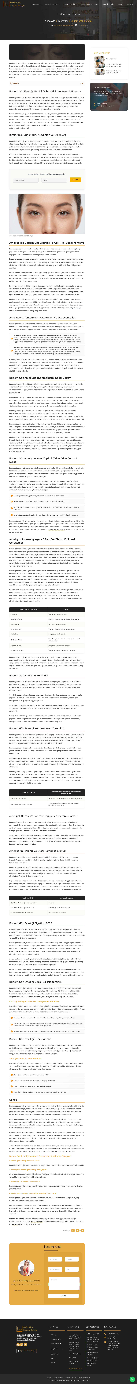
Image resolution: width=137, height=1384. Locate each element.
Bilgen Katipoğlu (37, 1221)
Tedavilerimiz (54, 1354)
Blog (52, 1358)
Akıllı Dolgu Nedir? (93, 1334)
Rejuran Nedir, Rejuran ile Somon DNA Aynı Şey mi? (93, 1339)
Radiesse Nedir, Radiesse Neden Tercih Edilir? (92, 1347)
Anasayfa (50, 21)
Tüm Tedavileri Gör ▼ (75, 1369)
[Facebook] (18, 1344)
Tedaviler (63, 21)
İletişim (53, 1362)
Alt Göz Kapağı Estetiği (56, 529)
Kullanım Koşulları (70, 1377)
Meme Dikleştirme (74, 1354)
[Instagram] (21, 1344)
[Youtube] (25, 1344)
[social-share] (73, 1230)
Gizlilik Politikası (58, 1377)
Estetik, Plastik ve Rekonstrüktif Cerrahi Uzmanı (26, 1285)
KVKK (49, 1377)
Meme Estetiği (55, 1343)
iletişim (15, 1224)
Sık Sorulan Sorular (84, 1377)
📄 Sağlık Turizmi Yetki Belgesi (26, 1351)
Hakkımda (54, 1335)
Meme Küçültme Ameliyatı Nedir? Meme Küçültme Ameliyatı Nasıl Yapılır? (74, 1346)
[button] (132, 1379)
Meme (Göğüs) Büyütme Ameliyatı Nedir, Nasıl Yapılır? (75, 1337)
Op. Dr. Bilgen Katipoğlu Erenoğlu (63, 25)
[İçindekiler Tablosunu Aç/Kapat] (81, 83)
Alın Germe (72, 1358)
